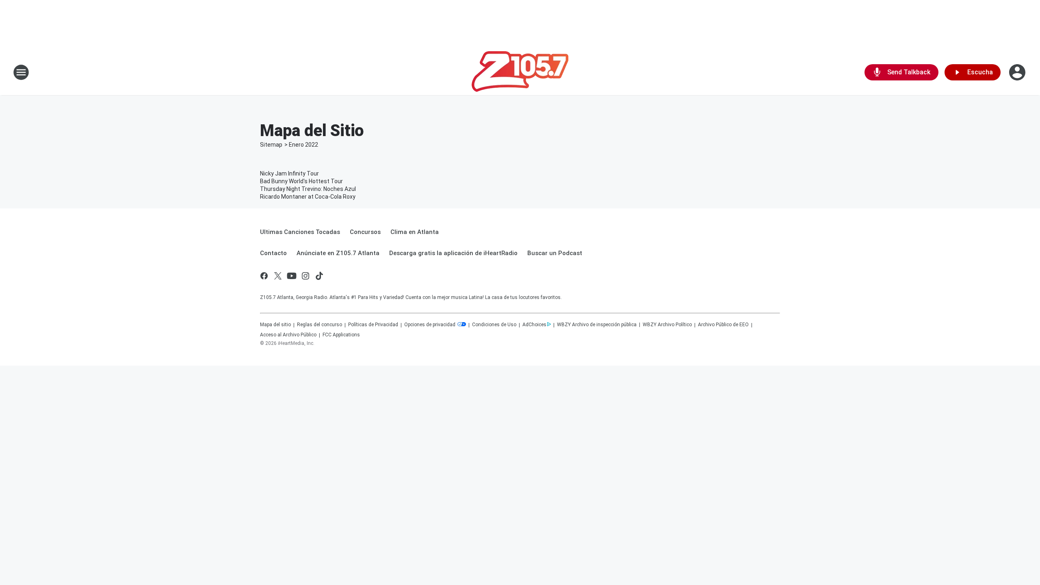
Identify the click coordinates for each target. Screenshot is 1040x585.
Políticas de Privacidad (373, 324)
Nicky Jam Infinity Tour (289, 173)
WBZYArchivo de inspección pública (597, 324)
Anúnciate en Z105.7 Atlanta (338, 253)
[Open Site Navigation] (21, 72)
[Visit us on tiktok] (319, 276)
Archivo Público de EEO (723, 324)
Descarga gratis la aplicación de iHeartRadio (453, 253)
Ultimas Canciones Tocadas (300, 232)
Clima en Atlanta (414, 232)
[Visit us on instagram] (305, 276)
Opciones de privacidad (430, 324)
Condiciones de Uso (494, 324)
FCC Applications (341, 335)
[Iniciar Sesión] (1018, 72)
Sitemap (271, 144)
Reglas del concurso (319, 324)
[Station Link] (520, 72)
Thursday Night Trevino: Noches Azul (308, 189)
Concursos (365, 232)
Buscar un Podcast (554, 253)
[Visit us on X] (278, 276)
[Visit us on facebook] (264, 276)
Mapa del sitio (275, 324)
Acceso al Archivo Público (288, 335)
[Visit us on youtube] (292, 276)
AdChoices (534, 324)
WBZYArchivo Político (667, 324)
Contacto (273, 253)
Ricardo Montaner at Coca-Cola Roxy (307, 196)
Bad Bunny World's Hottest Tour (301, 181)
